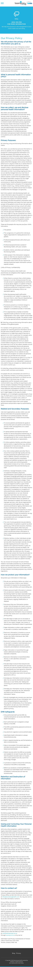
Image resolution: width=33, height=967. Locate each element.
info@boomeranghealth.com (10, 897)
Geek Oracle (21, 963)
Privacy (18, 953)
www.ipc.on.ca (10, 935)
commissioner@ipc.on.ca (9, 933)
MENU (2, 3)
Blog (13, 953)
